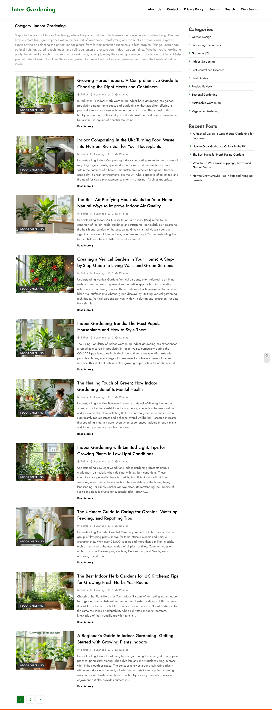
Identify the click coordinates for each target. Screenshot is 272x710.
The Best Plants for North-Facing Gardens (218, 154)
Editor (84, 94)
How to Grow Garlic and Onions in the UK (219, 146)
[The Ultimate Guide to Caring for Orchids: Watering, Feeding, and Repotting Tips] (45, 526)
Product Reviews (202, 86)
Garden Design (201, 37)
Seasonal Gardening (204, 94)
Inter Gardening (34, 9)
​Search (214, 9)
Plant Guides (200, 78)
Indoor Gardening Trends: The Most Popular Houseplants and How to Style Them (119, 326)
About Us (154, 9)
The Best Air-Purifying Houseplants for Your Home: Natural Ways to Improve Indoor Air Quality (126, 202)
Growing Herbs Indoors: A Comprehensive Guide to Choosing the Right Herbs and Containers (127, 83)
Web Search (249, 9)
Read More (84, 126)
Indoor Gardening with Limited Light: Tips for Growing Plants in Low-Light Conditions (121, 450)
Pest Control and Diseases (208, 70)
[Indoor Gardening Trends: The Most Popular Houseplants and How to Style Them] (45, 338)
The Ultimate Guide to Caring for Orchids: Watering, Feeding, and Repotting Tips (128, 514)
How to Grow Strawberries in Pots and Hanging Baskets (223, 178)
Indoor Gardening (32, 110)
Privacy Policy (194, 9)
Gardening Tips (202, 53)
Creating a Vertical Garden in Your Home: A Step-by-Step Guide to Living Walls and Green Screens (125, 262)
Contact (172, 9)
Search (230, 9)
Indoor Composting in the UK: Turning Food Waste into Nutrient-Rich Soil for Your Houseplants (125, 143)
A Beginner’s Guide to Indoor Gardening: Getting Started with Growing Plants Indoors (125, 638)
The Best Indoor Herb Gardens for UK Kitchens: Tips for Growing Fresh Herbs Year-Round (127, 579)
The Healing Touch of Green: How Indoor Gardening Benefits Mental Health (117, 386)
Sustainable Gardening (206, 103)
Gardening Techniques (206, 45)
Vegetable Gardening (205, 111)
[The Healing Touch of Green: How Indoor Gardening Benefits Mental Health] (45, 398)
